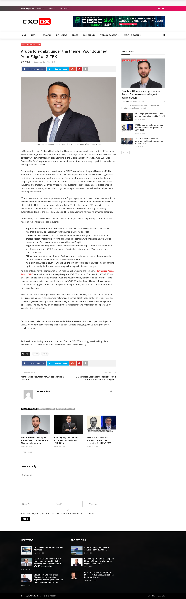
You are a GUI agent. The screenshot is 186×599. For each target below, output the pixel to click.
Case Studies (89, 35)
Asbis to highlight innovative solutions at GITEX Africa (96, 548)
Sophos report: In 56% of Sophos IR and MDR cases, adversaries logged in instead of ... (99, 561)
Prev (24, 452)
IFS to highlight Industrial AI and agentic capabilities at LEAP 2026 (66, 440)
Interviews (61, 35)
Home (23, 35)
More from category (65, 409)
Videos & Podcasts (109, 35)
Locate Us (161, 596)
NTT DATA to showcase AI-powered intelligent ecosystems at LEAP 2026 (149, 141)
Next (30, 452)
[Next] (128, 152)
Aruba (36, 354)
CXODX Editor (26, 62)
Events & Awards (132, 35)
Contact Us (52, 8)
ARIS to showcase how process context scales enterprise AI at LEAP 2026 (99, 440)
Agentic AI (126, 60)
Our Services (64, 8)
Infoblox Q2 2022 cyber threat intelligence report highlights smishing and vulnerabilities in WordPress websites (47, 562)
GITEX (23, 44)
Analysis (47, 35)
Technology (142, 60)
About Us (40, 8)
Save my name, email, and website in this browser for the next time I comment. (58, 513)
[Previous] (123, 152)
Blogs (75, 35)
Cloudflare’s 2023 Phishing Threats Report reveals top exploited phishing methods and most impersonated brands (48, 578)
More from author (46, 409)
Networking (31, 44)
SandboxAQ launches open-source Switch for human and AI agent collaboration (34, 440)
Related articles (29, 409)
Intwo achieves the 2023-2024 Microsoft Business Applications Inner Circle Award (99, 574)
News (33, 35)
